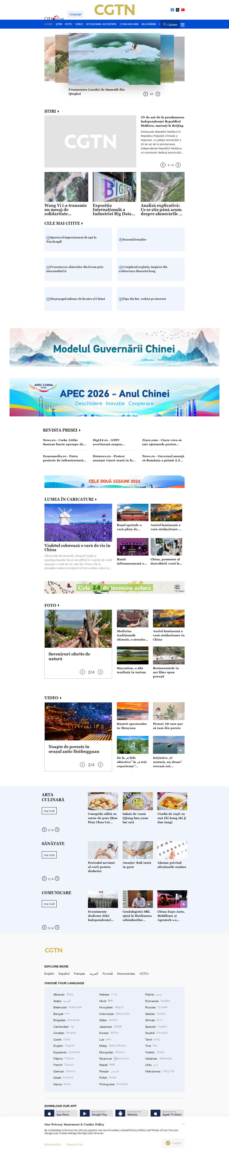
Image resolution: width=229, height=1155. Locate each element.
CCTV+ (144, 974)
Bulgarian (66, 1020)
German (64, 1071)
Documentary (126, 974)
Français (79, 974)
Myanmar (114, 1059)
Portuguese (113, 1084)
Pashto (153, 994)
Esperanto (66, 1052)
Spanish (156, 1027)
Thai (151, 1046)
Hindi (106, 1001)
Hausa (62, 1084)
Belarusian (67, 1007)
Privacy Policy (52, 1144)
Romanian (157, 1001)
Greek (63, 1078)
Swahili (156, 1033)
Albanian (63, 994)
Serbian (155, 1014)
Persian (109, 1071)
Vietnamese (159, 1071)
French (63, 1065)
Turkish (155, 1052)
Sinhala (154, 1020)
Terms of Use (74, 1144)
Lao (105, 1039)
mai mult (49, 811)
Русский (108, 974)
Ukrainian (158, 1059)
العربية (94, 974)
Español (64, 974)
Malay (112, 1046)
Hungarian (111, 1007)
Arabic (62, 1001)
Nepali (107, 1065)
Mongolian (112, 1052)
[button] (162, 165)
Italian (108, 1020)
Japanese (110, 1027)
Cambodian (63, 1027)
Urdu (151, 1065)
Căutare (172, 24)
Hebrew (108, 994)
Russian (156, 1007)
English (49, 974)
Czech (62, 1039)
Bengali (61, 1014)
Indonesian (114, 1014)
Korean (109, 1033)
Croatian (64, 1033)
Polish (108, 1078)
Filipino (63, 1059)
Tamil (152, 1039)
